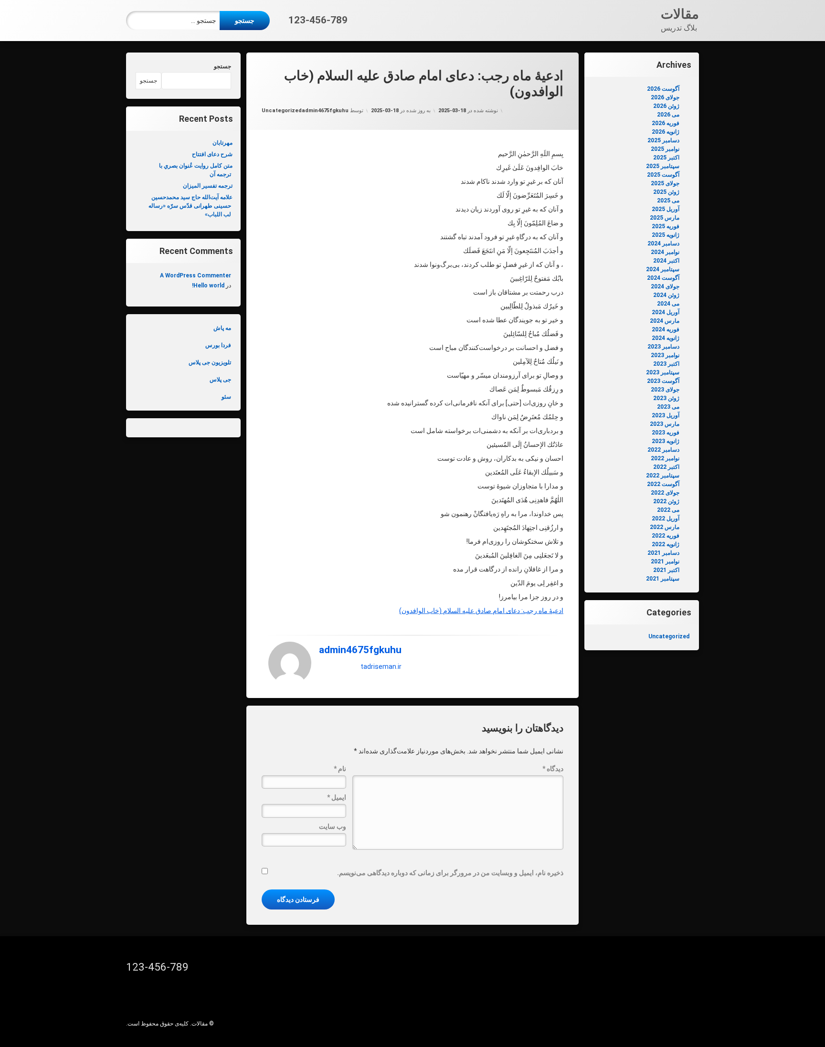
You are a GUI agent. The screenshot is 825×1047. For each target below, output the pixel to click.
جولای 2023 (665, 389)
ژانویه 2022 (665, 544)
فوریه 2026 (665, 123)
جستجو (222, 66)
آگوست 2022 (663, 484)
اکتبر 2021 (666, 570)
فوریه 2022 (665, 535)
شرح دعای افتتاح (212, 154)
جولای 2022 (665, 492)
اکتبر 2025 (666, 157)
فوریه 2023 (665, 432)
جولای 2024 (665, 286)
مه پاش (222, 328)
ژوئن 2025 (666, 192)
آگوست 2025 (663, 174)
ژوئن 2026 (666, 106)
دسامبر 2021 (663, 553)
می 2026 (668, 114)
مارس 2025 (664, 217)
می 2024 (668, 303)
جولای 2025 (665, 183)
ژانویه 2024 (665, 338)
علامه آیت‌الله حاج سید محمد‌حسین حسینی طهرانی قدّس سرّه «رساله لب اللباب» (190, 206)
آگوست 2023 (663, 381)
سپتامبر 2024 (662, 269)
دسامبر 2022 (663, 449)
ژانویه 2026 (665, 131)
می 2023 (668, 406)
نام (340, 768)
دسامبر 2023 (663, 346)
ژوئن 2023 (666, 398)
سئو (226, 396)
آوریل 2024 (665, 312)
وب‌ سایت (332, 826)
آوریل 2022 (665, 518)
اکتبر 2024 (666, 260)
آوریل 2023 (665, 415)
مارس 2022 (664, 527)
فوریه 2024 (665, 329)
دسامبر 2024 (663, 243)
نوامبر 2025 (665, 149)
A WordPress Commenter (195, 275)
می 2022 (668, 510)
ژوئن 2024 (666, 295)
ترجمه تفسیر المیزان (208, 185)
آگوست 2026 (663, 88)
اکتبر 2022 (666, 467)
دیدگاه (552, 768)
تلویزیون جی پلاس (210, 362)
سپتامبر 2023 (662, 372)
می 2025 (668, 200)
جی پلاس (220, 379)
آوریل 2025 (665, 209)
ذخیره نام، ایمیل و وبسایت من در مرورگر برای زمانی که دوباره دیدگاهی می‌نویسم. (450, 873)
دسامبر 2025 (663, 140)
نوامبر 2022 (665, 458)
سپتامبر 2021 (662, 578)
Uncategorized (282, 110)
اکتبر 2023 (666, 363)
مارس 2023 (664, 424)
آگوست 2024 (663, 278)
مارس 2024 (664, 320)
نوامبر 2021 (665, 561)
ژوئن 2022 (666, 501)
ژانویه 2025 (665, 235)
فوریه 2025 (665, 226)
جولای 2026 (665, 97)
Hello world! (208, 285)
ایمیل (336, 797)
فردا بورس (218, 345)
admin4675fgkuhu (325, 110)
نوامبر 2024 (665, 252)
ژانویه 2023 (665, 441)
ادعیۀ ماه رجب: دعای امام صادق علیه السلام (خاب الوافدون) (481, 610)
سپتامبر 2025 (662, 166)
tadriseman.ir (381, 666)
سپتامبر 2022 (662, 475)
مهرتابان (222, 142)
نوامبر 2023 (665, 355)
